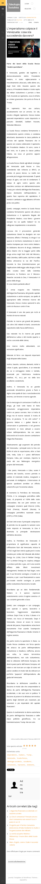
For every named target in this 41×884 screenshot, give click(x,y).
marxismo (21, 765)
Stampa (36, 22)
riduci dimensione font (20, 22)
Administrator (31, 17)
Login (27, 4)
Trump (28, 755)
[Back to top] (3, 881)
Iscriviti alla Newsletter (16, 861)
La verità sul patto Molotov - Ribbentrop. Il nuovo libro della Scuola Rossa (23, 836)
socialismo (27, 761)
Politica (19, 20)
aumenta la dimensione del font (22, 22)
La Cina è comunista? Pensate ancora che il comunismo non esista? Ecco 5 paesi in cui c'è (23, 819)
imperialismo (12, 755)
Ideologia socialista (14, 761)
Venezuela (11, 758)
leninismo (30, 765)
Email (30, 22)
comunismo (11, 765)
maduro (21, 755)
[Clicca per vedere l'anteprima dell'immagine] (23, 48)
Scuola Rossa (22, 758)
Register (28, 9)
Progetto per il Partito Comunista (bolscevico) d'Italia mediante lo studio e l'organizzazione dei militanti (24, 828)
